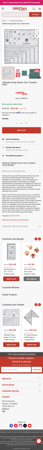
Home (4, 20)
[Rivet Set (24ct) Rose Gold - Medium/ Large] (32, 262)
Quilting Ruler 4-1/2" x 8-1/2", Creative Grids (10, 271)
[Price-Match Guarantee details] (24, 156)
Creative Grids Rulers (16, 20)
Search (36, 14)
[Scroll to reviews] (21, 88)
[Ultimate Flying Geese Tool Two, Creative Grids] (11, 328)
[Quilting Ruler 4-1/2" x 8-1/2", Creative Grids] (11, 262)
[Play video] (37, 36)
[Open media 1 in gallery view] (37, 31)
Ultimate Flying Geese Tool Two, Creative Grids (10, 337)
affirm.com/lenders (22, 438)
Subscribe (37, 369)
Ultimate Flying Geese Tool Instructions (15, 220)
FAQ (3, 411)
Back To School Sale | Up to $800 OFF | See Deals (21, 3)
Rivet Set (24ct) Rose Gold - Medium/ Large (30, 271)
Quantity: (5, 118)
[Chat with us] (34, 8)
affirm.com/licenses (32, 443)
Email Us (5, 409)
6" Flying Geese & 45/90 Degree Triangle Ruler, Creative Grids (30, 338)
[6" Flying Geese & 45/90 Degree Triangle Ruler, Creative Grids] (32, 328)
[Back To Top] (40, 447)
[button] (3, 8)
